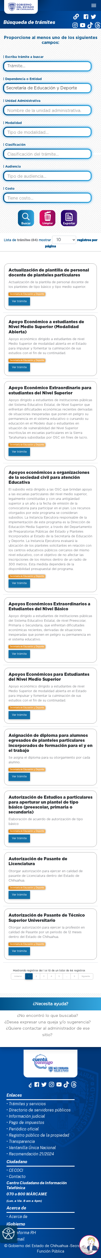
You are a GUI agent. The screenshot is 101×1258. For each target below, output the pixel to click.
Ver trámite (19, 301)
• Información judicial (25, 1116)
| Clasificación (14, 144)
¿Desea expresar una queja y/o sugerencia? (47, 1022)
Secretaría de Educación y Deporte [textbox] (41, 88)
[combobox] (47, 88)
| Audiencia (12, 166)
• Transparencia (20, 1141)
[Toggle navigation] (93, 5)
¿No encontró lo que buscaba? (47, 1016)
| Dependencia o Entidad (22, 79)
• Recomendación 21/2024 (30, 1153)
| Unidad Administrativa (21, 100)
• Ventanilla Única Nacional (31, 1147)
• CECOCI (14, 1170)
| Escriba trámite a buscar (23, 56)
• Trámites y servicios (26, 1103)
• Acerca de (16, 1216)
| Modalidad (12, 122)
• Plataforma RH (21, 1232)
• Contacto (16, 1176)
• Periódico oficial (22, 1129)
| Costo (9, 188)
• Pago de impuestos (25, 1122)
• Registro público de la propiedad (37, 1135)
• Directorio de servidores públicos (38, 1110)
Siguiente (86, 976)
